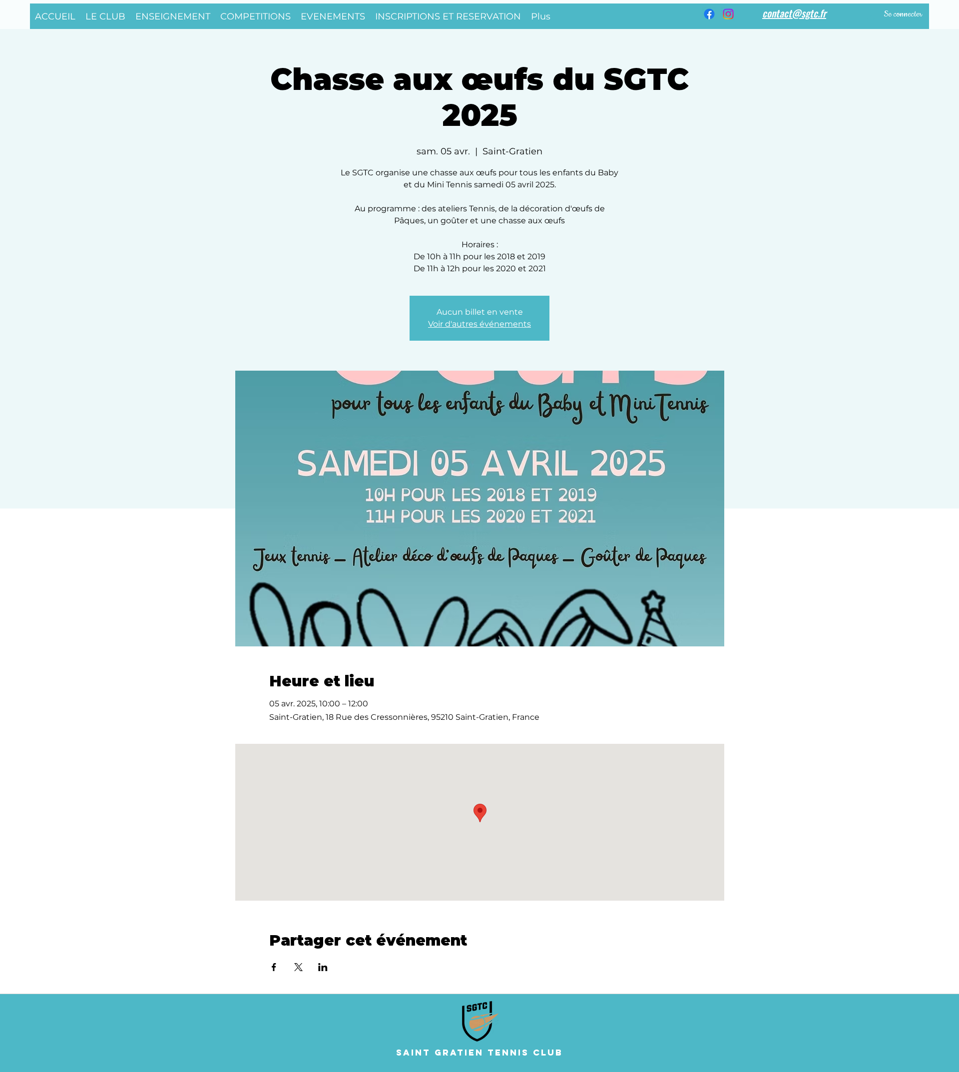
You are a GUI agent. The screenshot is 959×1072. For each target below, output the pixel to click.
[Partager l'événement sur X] (298, 967)
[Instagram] (728, 14)
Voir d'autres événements (479, 324)
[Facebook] (709, 14)
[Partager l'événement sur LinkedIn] (323, 967)
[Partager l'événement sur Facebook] (274, 967)
